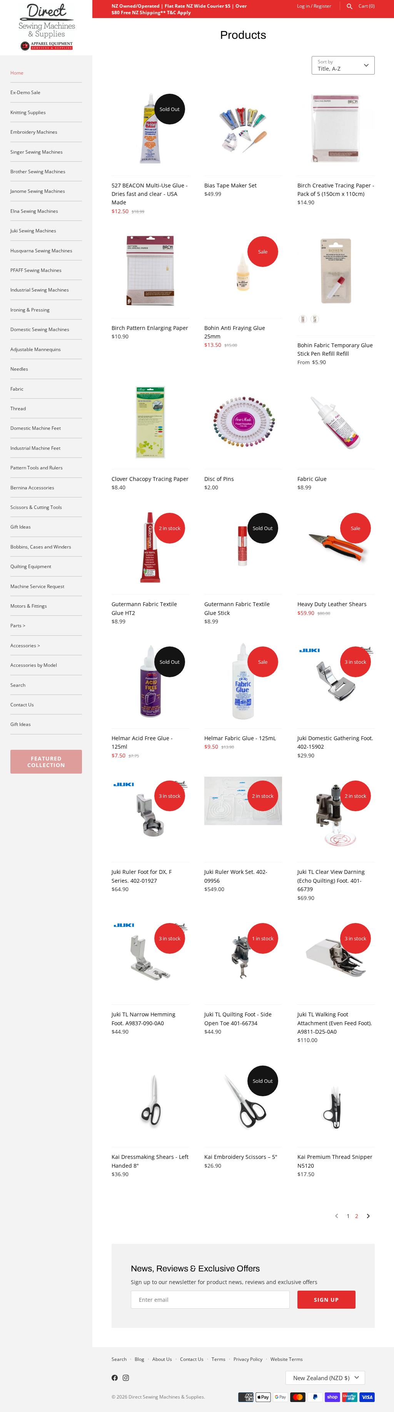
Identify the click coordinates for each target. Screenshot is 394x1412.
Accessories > (25, 645)
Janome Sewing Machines (37, 191)
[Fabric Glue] (336, 422)
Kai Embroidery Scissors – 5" (240, 1156)
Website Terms (286, 1359)
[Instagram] (126, 1378)
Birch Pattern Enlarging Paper (150, 327)
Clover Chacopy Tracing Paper (150, 478)
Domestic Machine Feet (35, 428)
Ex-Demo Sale (25, 92)
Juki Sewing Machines (33, 230)
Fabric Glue (312, 478)
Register (322, 6)
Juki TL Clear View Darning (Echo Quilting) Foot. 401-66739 (331, 880)
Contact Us (22, 704)
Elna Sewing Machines (34, 211)
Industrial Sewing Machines (39, 290)
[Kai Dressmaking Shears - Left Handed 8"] (150, 1100)
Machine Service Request (37, 586)
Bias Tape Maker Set (230, 185)
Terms (218, 1359)
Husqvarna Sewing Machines (41, 250)
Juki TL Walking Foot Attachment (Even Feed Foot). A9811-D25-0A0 (334, 1023)
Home (16, 73)
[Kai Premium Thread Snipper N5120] (336, 1100)
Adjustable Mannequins (35, 349)
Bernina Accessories (32, 487)
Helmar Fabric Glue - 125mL (240, 738)
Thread (18, 408)
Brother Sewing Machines (37, 171)
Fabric (16, 389)
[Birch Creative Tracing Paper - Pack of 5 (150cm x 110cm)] (336, 128)
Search (17, 685)
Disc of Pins (219, 478)
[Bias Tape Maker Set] (243, 128)
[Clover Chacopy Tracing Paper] (150, 422)
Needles (19, 369)
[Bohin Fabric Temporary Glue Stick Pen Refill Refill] (336, 279)
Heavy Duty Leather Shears (332, 604)
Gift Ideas (20, 527)
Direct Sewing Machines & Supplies (166, 1397)
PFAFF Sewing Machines (36, 270)
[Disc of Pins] (243, 422)
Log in (303, 6)
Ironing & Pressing (30, 310)
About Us (162, 1359)
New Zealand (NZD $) (321, 1378)
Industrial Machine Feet (35, 448)
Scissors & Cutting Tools (36, 507)
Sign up (326, 1299)
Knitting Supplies (28, 112)
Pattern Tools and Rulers (36, 467)
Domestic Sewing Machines (39, 329)
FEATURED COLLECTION (46, 762)
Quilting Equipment (30, 566)
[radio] (302, 319)
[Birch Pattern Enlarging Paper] (150, 271)
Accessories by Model (33, 665)
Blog (139, 1359)
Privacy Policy (248, 1359)
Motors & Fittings (28, 606)
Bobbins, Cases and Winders (40, 547)
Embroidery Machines (33, 132)
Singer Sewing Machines (36, 152)
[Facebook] (115, 1378)
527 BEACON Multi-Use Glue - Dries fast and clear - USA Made (150, 194)
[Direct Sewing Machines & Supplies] (46, 27)
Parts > (17, 625)
